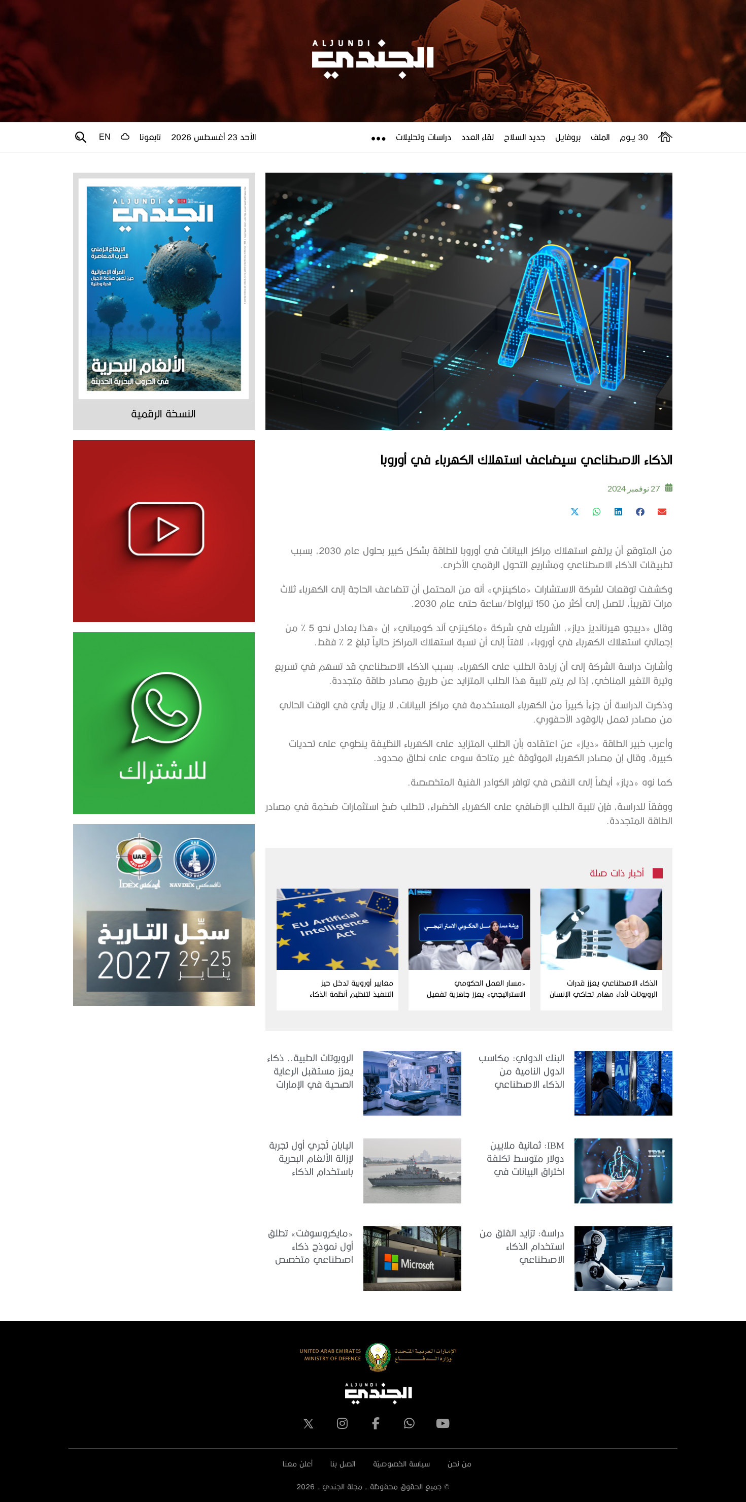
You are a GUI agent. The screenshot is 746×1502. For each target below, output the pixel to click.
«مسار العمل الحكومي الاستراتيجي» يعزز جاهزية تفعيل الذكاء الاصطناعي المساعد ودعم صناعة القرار (473, 989)
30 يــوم (634, 137)
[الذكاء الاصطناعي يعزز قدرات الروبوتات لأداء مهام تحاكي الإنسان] (601, 929)
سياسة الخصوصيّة (401, 1463)
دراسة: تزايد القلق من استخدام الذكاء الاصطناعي (522, 1245)
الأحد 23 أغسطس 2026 (213, 137)
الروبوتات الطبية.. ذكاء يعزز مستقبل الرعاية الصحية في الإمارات (310, 1070)
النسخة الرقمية (163, 413)
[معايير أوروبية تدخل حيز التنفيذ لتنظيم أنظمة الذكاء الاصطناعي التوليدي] (337, 929)
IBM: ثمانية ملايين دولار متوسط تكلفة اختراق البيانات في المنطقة (525, 1159)
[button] (661, 511)
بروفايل (568, 137)
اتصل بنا (342, 1463)
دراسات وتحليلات (423, 137)
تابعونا (150, 137)
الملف (600, 137)
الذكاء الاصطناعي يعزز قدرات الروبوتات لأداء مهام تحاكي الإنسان (603, 988)
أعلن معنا (298, 1463)
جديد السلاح (524, 137)
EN (105, 137)
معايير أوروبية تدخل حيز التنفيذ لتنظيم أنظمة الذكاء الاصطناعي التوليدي (351, 989)
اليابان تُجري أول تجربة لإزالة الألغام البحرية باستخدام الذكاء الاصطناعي (311, 1159)
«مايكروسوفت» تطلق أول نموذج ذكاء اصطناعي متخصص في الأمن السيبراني (310, 1246)
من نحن (459, 1463)
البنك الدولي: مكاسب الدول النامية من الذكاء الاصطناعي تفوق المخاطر (521, 1071)
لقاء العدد (477, 137)
